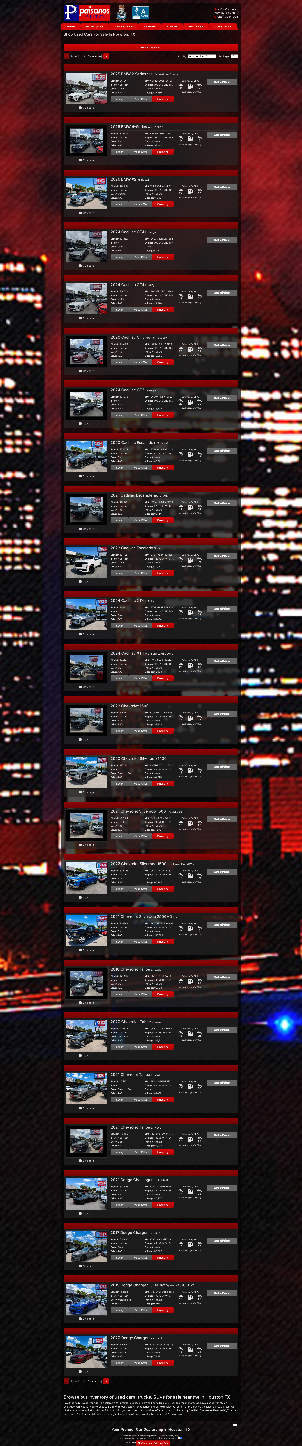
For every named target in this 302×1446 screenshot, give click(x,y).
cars (155, 1402)
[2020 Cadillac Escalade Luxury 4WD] (86, 456)
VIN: (147, 80)
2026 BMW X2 (130, 179)
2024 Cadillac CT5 (133, 390)
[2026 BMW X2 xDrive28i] (86, 193)
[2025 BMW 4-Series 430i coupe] (86, 140)
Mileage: (149, 92)
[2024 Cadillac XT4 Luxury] (86, 614)
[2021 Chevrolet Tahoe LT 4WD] (86, 1141)
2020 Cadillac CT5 (139, 337)
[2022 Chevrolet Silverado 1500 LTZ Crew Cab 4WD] (86, 877)
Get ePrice (222, 82)
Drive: (114, 92)
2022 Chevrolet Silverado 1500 (152, 864)
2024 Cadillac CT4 (133, 232)
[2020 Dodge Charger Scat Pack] (86, 1351)
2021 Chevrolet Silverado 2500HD (144, 916)
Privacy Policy (173, 1436)
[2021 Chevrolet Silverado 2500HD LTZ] (86, 930)
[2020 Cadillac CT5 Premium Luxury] (86, 351)
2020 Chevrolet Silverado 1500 (142, 758)
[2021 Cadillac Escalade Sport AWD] (86, 509)
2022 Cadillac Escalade (136, 548)
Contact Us (163, 1436)
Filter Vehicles (152, 47)
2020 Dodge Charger (137, 1338)
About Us (153, 1436)
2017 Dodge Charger (135, 1232)
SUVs (171, 1402)
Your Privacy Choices (168, 1438)
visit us (95, 1414)
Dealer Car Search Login (129, 1438)
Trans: (148, 88)
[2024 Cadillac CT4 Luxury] (86, 298)
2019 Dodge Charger (153, 1285)
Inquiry (120, 99)
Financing (163, 99)
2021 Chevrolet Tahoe (136, 1074)
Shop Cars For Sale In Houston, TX (136, 1436)
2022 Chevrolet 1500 (130, 706)
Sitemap (156, 1438)
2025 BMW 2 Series (144, 74)
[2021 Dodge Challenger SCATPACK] (86, 1193)
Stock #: (115, 80)
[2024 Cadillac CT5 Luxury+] (86, 403)
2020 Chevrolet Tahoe (136, 1022)
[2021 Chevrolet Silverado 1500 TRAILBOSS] (86, 825)
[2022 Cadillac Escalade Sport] (86, 561)
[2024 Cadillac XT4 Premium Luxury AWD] (86, 667)
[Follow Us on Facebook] (229, 1425)
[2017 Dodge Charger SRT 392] (86, 1246)
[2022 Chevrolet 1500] (86, 719)
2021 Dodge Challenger (139, 1180)
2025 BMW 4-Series (137, 126)
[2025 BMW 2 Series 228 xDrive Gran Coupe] (86, 87)
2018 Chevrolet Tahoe (136, 969)
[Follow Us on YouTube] (235, 1425)
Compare (88, 107)
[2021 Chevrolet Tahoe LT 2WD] (86, 1088)
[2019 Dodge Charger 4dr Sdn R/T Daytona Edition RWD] (86, 1299)
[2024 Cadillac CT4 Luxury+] (86, 245)
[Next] (106, 56)
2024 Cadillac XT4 (132, 600)
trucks (163, 1402)
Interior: (115, 84)
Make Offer (140, 99)
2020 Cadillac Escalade (141, 442)
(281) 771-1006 (227, 16)
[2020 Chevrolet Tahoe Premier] (86, 1035)
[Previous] (66, 56)
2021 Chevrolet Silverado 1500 (146, 811)
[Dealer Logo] (107, 13)
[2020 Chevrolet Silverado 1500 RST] (86, 772)
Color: (114, 88)
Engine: (149, 84)
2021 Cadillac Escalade (139, 495)
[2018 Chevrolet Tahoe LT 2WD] (86, 983)
